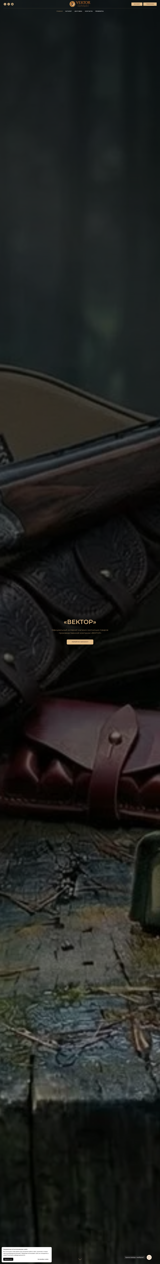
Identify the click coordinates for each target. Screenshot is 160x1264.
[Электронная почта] (12, 4)
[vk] (5, 4)
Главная (59, 11)
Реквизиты (99, 11)
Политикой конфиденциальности (16, 1255)
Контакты (89, 11)
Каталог (68, 11)
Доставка (78, 11)
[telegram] (8, 4)
